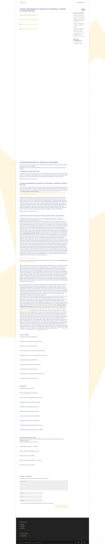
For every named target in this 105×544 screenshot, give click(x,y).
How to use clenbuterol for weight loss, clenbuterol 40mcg (78, 25)
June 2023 (23, 526)
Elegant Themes (28, 542)
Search (83, 9)
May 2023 (22, 528)
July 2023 (22, 524)
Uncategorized (80, 2)
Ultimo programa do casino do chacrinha (28, 15)
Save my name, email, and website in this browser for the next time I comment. (37, 503)
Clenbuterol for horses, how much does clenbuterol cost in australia (79, 20)
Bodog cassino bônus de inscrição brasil (28, 261)
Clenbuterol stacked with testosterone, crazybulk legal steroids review (78, 30)
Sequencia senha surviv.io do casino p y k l (28, 258)
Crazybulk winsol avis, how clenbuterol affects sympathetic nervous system (79, 35)
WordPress (39, 542)
